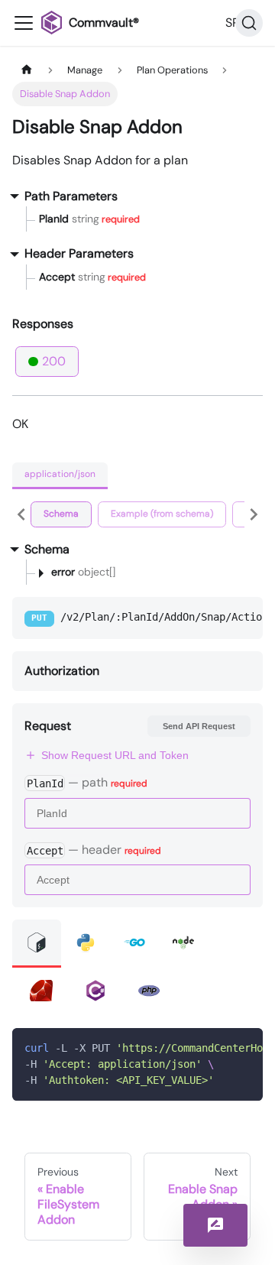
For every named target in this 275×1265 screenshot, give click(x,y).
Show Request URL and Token (115, 755)
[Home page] (26, 70)
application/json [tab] (59, 474)
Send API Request (199, 726)
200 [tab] (54, 361)
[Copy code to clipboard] (244, 1047)
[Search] (249, 23)
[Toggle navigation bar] (23, 22)
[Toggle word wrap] (216, 1047)
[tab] (61, 514)
